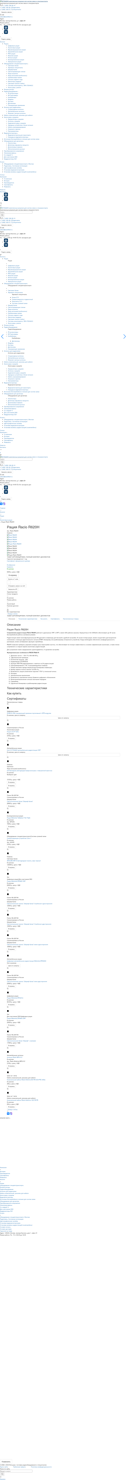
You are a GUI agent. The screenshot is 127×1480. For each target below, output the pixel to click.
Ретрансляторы (9, 89)
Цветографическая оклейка (13, 168)
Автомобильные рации (15, 52)
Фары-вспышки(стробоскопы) (17, 75)
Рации (6, 44)
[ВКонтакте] (6, 33)
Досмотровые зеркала (15, 147)
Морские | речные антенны (17, 113)
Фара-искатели (13, 73)
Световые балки (13, 66)
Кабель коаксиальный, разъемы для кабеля (18, 115)
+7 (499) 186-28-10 (9, 5)
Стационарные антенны (16, 109)
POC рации (11, 54)
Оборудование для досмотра (13, 141)
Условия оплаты (5, 1227)
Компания (3, 177)
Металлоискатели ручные (16, 149)
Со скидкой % (8, 155)
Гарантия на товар (6, 1231)
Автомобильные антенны (16, 111)
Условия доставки (6, 1229)
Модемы (10, 99)
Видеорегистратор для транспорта (19, 135)
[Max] (4, 504)
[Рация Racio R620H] (14, 544)
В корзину (13, 575)
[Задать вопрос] (9, 582)
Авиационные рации (14, 62)
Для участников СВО (10, 157)
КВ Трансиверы (13, 95)
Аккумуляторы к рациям (16, 119)
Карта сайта (4, 1467)
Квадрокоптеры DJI (10, 159)
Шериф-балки (12, 69)
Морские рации (13, 56)
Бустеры (10, 101)
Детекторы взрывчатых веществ (18, 145)
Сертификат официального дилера (18, 561)
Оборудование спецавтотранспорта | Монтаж (19, 164)
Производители (9, 183)
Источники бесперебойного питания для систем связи (21, 139)
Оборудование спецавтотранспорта (16, 64)
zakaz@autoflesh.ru (6, 17)
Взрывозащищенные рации (17, 50)
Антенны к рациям (14, 121)
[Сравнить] (7, 706)
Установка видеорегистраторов (14, 170)
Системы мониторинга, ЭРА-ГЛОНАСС (20, 85)
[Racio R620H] (12, 535)
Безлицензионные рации (16, 60)
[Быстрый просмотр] (7, 704)
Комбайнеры (12, 97)
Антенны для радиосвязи (12, 107)
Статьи (2, 175)
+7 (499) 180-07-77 (10, 9)
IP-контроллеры (13, 93)
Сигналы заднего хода (15, 79)
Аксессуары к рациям (11, 117)
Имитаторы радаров (14, 81)
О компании (8, 179)
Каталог (2, 42)
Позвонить (6, 1461)
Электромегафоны (10, 153)
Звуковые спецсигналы (15, 67)
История (6, 181)
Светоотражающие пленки (16, 71)
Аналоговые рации (14, 48)
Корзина (2, 1479)
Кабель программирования (17, 127)
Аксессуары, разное (14, 87)
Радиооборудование (11, 91)
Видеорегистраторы (10, 133)
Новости (2, 190)
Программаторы (13, 131)
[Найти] (2, 215)
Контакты (3, 192)
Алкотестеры (12, 143)
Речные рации (12, 58)
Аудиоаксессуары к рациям (17, 123)
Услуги (2, 162)
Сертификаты (8, 185)
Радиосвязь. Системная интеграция (15, 166)
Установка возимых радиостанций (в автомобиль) (20, 172)
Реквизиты (7, 187)
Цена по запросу (13, 966)
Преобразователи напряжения (14, 151)
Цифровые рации (13, 46)
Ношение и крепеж (14, 129)
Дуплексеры (12, 103)
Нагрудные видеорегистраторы (18, 137)
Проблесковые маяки (15, 77)
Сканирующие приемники (16, 105)
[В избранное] (8, 709)
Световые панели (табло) (16, 83)
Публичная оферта (19, 1467)
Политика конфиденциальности (41, 1467)
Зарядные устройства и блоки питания (20, 125)
